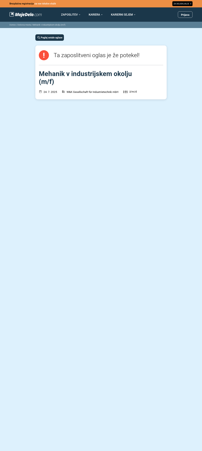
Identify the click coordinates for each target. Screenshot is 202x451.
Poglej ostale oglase (51, 37)
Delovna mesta (24, 25)
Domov (12, 25)
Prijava (185, 14)
